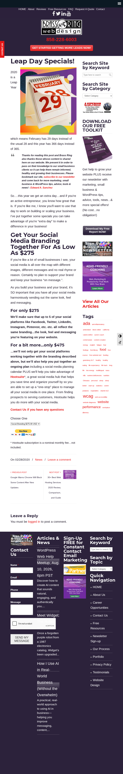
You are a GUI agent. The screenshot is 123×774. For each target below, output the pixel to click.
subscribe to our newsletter (59, 177)
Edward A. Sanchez (41, 187)
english (92, 345)
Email (14, 577)
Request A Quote (84, 9)
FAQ (70, 9)
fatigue (99, 345)
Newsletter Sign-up (98, 638)
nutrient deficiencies (94, 375)
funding (105, 355)
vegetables (95, 391)
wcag (88, 396)
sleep (101, 380)
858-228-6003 (61, 39)
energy (85, 345)
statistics (99, 386)
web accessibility (101, 397)
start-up (91, 386)
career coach (99, 335)
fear (104, 345)
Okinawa (86, 380)
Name (14, 565)
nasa (107, 370)
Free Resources (57, 9)
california (106, 330)
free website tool (95, 355)
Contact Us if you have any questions (37, 409)
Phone (14, 590)
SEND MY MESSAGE (21, 639)
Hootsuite (17, 376)
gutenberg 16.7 (88, 360)
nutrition (106, 375)
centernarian (87, 340)
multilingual (100, 370)
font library (94, 350)
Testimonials (101, 672)
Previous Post (19, 472)
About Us (99, 594)
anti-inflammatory (98, 324)
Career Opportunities (99, 605)
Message (15, 602)
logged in (34, 521)
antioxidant (87, 330)
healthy (98, 360)
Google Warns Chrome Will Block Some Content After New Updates (26, 482)
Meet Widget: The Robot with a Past (48, 621)
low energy (90, 370)
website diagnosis (89, 402)
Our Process (101, 649)
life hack (104, 365)
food (103, 349)
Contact (100, 9)
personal (94, 380)
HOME (22, 9)
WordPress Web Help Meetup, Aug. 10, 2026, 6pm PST (48, 562)
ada (86, 323)
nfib (84, 375)
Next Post (54, 472)
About (31, 9)
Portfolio (98, 656)
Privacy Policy (102, 664)
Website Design (97, 682)
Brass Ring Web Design (61, 27)
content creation (100, 340)
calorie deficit (87, 335)
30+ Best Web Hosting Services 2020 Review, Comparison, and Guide (53, 487)
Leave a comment (59, 459)
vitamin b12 (104, 391)
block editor (97, 330)
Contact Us (100, 615)
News (38, 459)
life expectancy (94, 365)
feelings (85, 350)
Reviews (41, 9)
